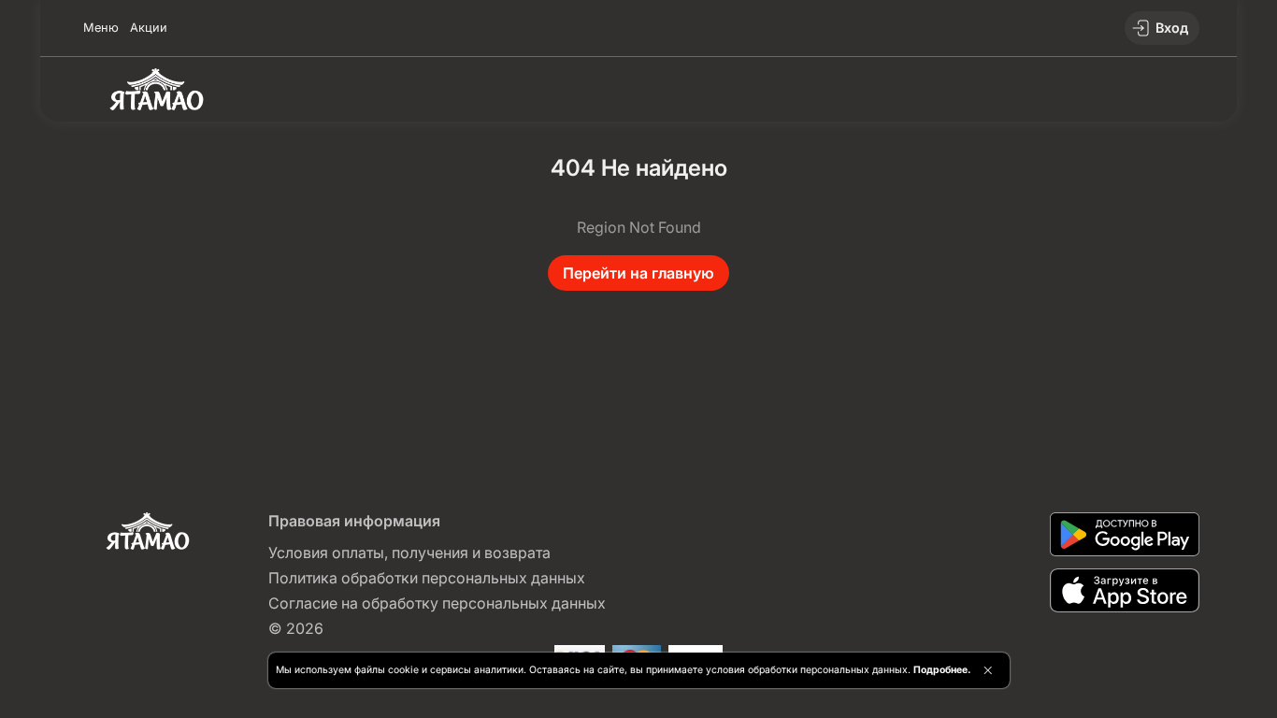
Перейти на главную (638, 273)
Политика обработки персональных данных (426, 577)
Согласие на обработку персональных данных (437, 603)
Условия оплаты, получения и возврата (409, 552)
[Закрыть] (987, 670)
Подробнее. (941, 670)
